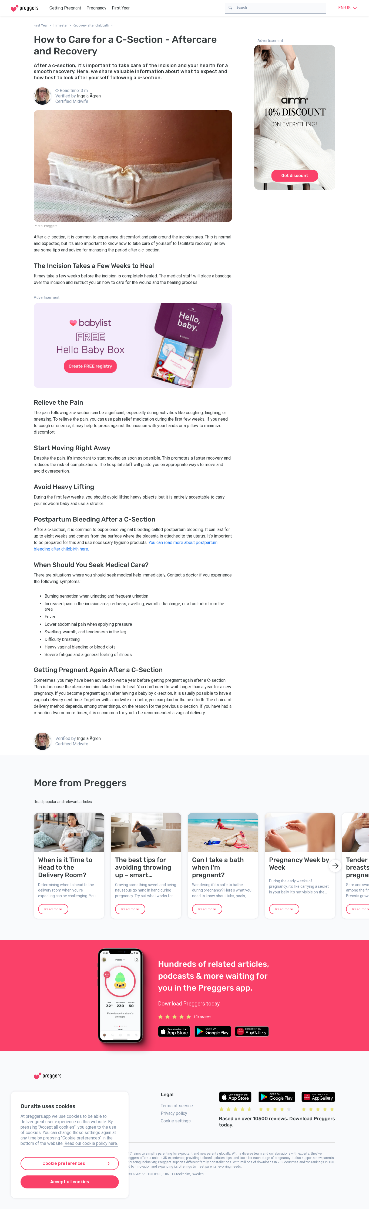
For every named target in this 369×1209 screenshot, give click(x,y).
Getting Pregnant (65, 8)
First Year (121, 8)
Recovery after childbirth (91, 25)
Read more (53, 909)
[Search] (230, 7)
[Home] (24, 8)
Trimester (60, 25)
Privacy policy (174, 1113)
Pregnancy (96, 8)
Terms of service (177, 1105)
